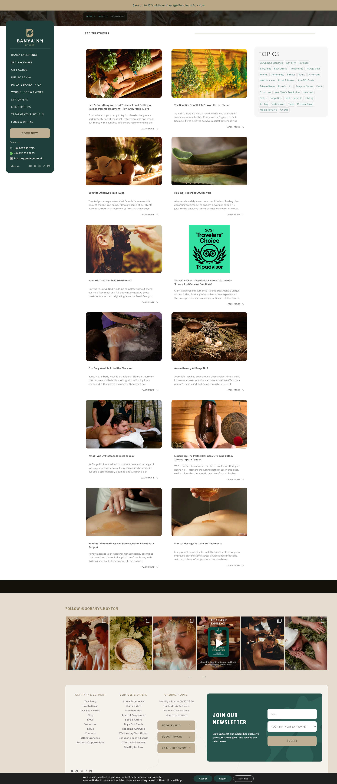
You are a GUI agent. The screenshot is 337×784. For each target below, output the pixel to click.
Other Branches (90, 737)
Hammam (314, 74)
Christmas (265, 92)
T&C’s (90, 728)
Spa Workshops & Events (133, 737)
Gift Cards (19, 69)
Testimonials (278, 104)
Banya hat (265, 68)
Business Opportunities (90, 742)
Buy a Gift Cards (133, 724)
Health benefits (293, 98)
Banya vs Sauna (304, 86)
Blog (101, 16)
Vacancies (90, 724)
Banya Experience (24, 54)
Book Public (171, 725)
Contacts (90, 733)
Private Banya (267, 86)
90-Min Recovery (174, 748)
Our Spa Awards (90, 710)
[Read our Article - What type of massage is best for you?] (123, 439)
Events (263, 74)
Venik (319, 86)
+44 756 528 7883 (24, 153)
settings (177, 780)
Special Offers (133, 719)
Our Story (90, 701)
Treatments (296, 68)
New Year (308, 92)
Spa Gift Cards (305, 80)
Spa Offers (19, 99)
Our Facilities (133, 706)
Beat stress (280, 68)
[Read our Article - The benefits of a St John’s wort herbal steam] (209, 88)
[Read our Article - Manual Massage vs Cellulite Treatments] (209, 526)
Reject (222, 778)
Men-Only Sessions (176, 715)
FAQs (90, 719)
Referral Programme (133, 715)
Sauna (302, 74)
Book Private (172, 736)
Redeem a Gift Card (133, 728)
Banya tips (276, 98)
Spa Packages (21, 62)
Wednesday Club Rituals (133, 733)
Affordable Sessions (133, 742)
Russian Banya (305, 104)
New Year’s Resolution (287, 92)
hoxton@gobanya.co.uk (28, 158)
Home (89, 16)
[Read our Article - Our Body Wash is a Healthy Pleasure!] (123, 351)
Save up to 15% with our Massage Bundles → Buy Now (168, 5)
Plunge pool (313, 68)
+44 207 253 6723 (24, 148)
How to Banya (90, 706)
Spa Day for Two (133, 747)
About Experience (133, 701)
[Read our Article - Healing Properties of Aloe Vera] (209, 176)
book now (30, 133)
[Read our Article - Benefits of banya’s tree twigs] (123, 176)
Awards (284, 109)
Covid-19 (291, 62)
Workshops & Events (27, 92)
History (309, 98)
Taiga (291, 104)
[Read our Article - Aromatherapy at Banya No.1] (209, 351)
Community (277, 74)
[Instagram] (87, 643)
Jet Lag (264, 104)
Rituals (282, 86)
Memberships (21, 107)
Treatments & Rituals (27, 114)
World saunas (267, 80)
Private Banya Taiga (26, 84)
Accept (203, 778)
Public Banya (21, 77)
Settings (243, 778)
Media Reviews (268, 109)
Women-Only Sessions (176, 710)
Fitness (291, 74)
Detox (263, 98)
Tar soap (304, 62)
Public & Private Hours (176, 706)
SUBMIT (292, 740)
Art (290, 86)
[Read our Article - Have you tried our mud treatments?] (123, 263)
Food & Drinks (22, 121)
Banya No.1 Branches (271, 62)
